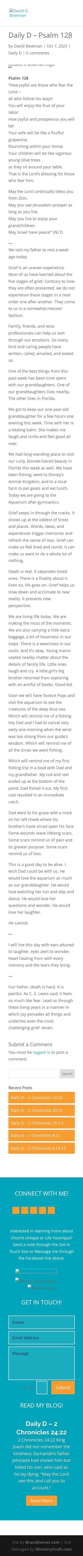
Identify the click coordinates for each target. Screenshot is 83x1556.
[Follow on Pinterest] (51, 1210)
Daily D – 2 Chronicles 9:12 (35, 1135)
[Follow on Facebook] (15, 1210)
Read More (42, 1501)
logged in (41, 1052)
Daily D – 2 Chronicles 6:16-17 (38, 1148)
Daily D (15, 53)
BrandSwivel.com (42, 1542)
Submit (63, 1387)
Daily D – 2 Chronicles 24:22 (36, 1097)
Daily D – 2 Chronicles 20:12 (36, 1110)
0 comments (37, 53)
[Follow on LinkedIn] (33, 1210)
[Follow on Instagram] (42, 1210)
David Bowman (28, 46)
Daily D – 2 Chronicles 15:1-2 (37, 1123)
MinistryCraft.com (53, 1549)
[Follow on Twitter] (24, 1210)
